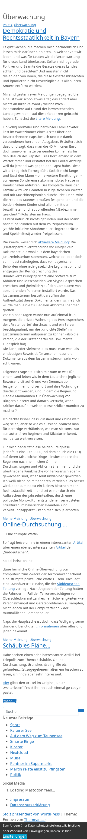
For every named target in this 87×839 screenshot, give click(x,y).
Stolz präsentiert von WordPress (32, 814)
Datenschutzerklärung (30, 804)
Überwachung (25, 25)
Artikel (78, 542)
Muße (15, 758)
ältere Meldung (48, 118)
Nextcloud (19, 752)
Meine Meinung (15, 518)
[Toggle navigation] (9, 6)
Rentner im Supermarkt (31, 763)
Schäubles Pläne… (26, 645)
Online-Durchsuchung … (35, 524)
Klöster (16, 746)
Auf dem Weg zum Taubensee (36, 735)
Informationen (47, 626)
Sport (15, 724)
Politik (7, 25)
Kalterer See (21, 730)
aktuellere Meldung (53, 242)
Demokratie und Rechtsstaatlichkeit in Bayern (41, 34)
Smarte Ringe (22, 741)
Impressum (20, 799)
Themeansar (34, 819)
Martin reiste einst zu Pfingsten (37, 769)
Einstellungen (15, 836)
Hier (6, 683)
